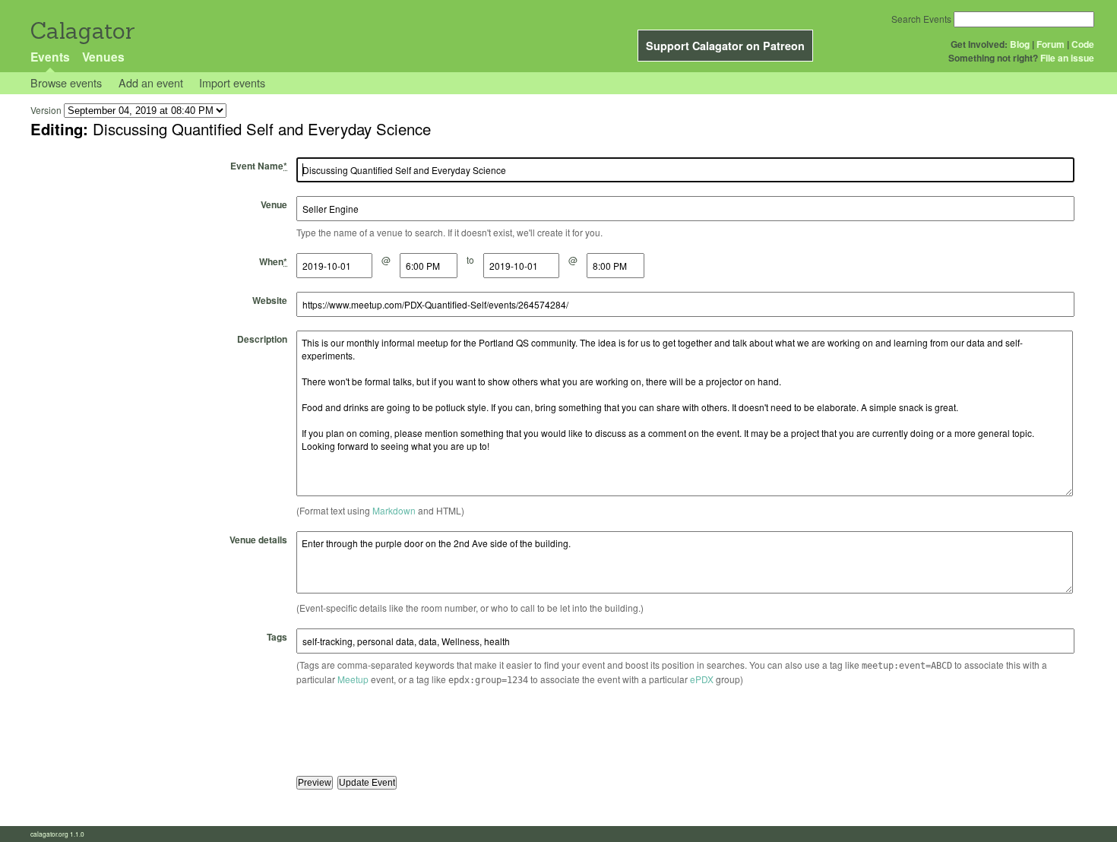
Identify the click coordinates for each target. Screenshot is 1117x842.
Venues (103, 56)
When (273, 261)
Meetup (353, 679)
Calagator (81, 31)
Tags (277, 637)
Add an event (151, 82)
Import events (232, 82)
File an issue (1067, 58)
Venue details (258, 539)
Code (1082, 44)
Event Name (258, 166)
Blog (1020, 44)
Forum (1050, 44)
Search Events (921, 18)
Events (50, 56)
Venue (274, 204)
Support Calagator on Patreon (725, 45)
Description (262, 339)
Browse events (66, 82)
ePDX (702, 679)
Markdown (394, 510)
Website (269, 300)
